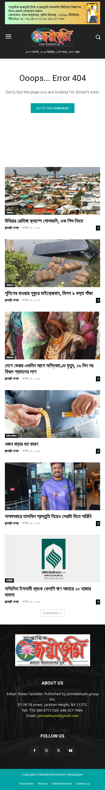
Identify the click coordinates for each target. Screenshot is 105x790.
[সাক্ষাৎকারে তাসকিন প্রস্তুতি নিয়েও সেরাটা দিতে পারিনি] (52, 486)
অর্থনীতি (9, 580)
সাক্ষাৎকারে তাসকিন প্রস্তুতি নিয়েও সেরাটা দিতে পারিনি (48, 516)
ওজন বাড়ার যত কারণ (21, 444)
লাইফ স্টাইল (11, 435)
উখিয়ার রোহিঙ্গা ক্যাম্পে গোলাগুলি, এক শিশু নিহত (44, 221)
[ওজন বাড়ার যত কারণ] (52, 414)
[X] (58, 750)
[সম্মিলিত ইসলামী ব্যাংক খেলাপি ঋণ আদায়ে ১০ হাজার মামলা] (52, 559)
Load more (51, 613)
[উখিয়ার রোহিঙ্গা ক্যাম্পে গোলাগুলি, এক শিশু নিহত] (52, 191)
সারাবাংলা (9, 212)
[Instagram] (46, 750)
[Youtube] (70, 750)
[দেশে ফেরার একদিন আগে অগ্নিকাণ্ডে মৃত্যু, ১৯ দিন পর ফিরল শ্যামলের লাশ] (52, 335)
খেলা (8, 508)
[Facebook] (34, 750)
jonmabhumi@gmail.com (58, 716)
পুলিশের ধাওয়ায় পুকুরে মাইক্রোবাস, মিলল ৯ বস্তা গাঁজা (49, 293)
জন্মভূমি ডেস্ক (12, 227)
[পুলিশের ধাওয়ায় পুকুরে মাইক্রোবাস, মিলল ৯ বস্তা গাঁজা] (52, 263)
